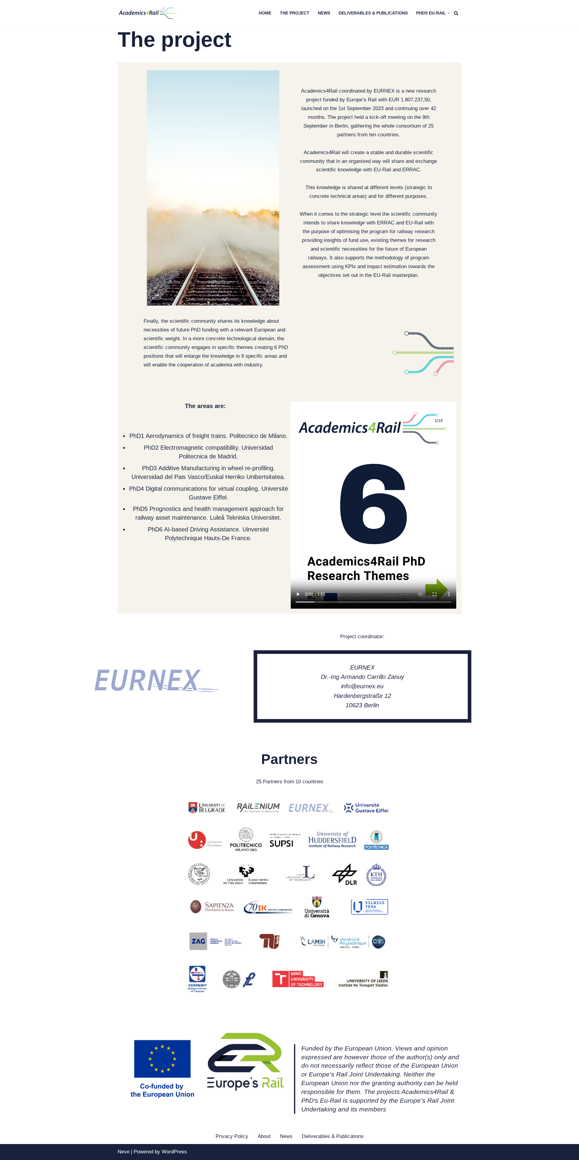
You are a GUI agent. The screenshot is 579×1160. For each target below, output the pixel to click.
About (264, 1136)
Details (131, 1004)
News (324, 13)
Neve (123, 1152)
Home (265, 13)
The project (294, 13)
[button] (449, 13)
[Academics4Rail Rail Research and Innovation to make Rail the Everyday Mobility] (148, 13)
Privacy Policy (232, 1136)
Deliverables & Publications (373, 13)
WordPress (174, 1152)
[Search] (456, 13)
